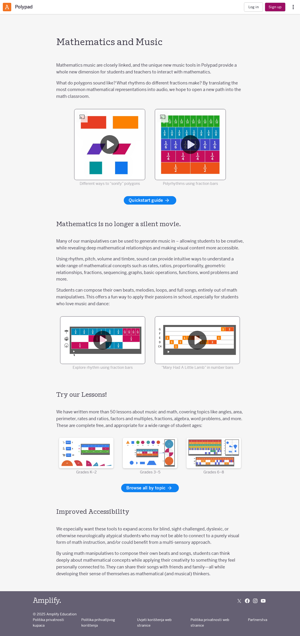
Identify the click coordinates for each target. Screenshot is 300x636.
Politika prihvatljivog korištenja (98, 622)
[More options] (293, 7)
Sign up (275, 7)
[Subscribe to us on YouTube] (263, 601)
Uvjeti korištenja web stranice (154, 622)
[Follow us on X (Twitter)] (239, 601)
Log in (253, 7)
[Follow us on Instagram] (255, 601)
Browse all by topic (146, 488)
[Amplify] (47, 601)
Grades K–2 (86, 472)
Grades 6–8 (213, 472)
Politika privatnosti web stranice (210, 622)
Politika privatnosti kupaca (48, 622)
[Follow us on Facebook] (247, 601)
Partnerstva (257, 619)
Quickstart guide (146, 200)
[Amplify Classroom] (7, 7)
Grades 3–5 (150, 472)
